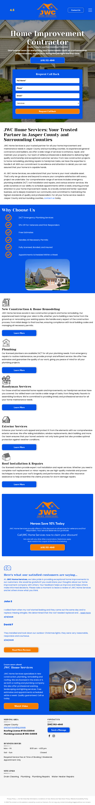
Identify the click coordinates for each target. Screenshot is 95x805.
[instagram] (54, 736)
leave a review (61, 587)
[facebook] (49, 736)
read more (85, 612)
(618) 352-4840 (55, 724)
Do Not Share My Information (27, 799)
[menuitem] (12, 776)
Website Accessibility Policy (79, 799)
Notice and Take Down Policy (60, 799)
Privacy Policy (11, 799)
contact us (49, 198)
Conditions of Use (44, 799)
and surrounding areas (15, 727)
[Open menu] (90, 10)
